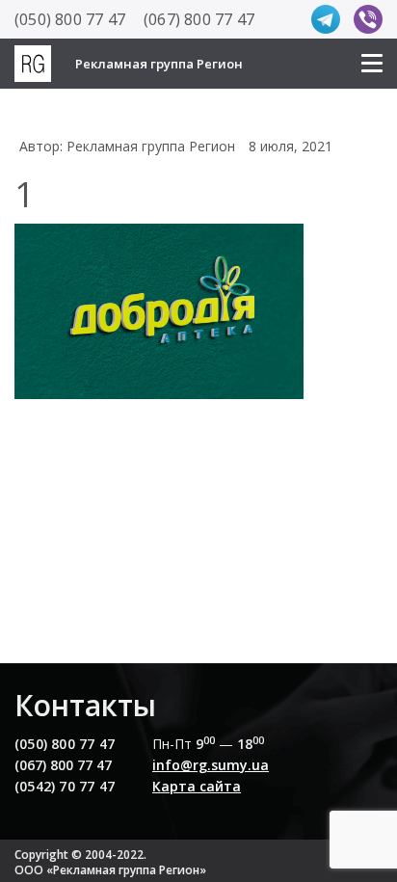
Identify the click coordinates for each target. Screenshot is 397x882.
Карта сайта (196, 786)
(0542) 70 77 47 (64, 786)
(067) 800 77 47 (199, 19)
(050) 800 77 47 (69, 19)
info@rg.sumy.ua (210, 765)
